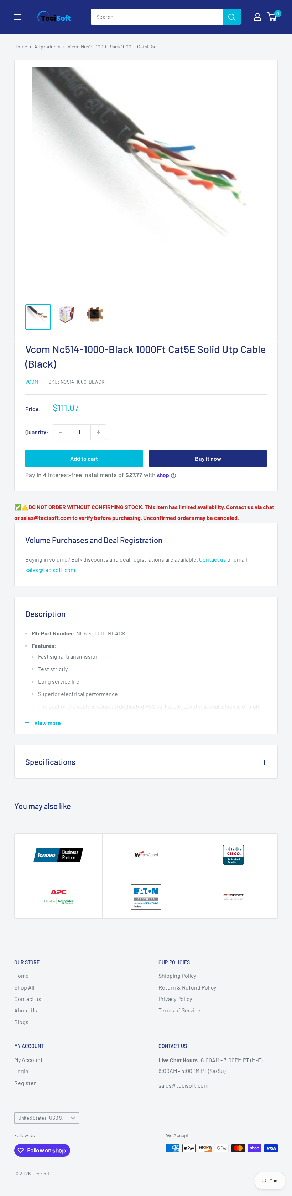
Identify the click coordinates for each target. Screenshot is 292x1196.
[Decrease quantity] (60, 432)
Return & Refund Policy (187, 987)
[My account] (257, 17)
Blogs (21, 1021)
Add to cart (84, 458)
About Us (25, 1010)
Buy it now (208, 458)
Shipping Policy (177, 975)
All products (47, 47)
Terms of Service (179, 1010)
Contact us (212, 559)
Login (21, 1071)
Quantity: (36, 432)
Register (25, 1082)
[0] (271, 16)
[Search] (232, 17)
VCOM (31, 382)
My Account (28, 1059)
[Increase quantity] (98, 432)
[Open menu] (17, 17)
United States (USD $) (40, 1118)
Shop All (24, 987)
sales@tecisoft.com (50, 569)
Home (20, 47)
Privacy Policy (175, 998)
